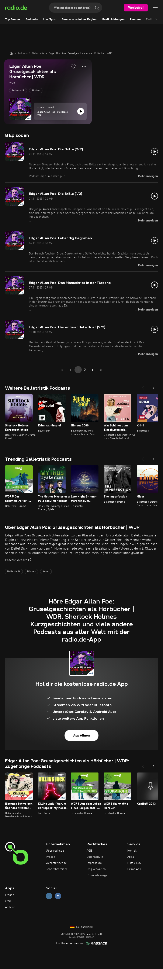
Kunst (45, 571)
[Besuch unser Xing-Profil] (58, 896)
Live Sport (50, 19)
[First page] (62, 370)
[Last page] (101, 370)
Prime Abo (134, 869)
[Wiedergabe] (80, 111)
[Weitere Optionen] (84, 66)
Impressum (94, 863)
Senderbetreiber (56, 869)
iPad (8, 901)
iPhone (9, 894)
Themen (135, 19)
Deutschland (84, 927)
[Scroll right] (156, 19)
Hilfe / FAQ (134, 863)
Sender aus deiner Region (79, 19)
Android (10, 907)
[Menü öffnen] (155, 7)
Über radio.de (55, 850)
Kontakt (132, 850)
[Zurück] (143, 386)
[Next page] (92, 370)
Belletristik (18, 90)
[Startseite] (11, 53)
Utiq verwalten (96, 869)
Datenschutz (95, 856)
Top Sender (12, 19)
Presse (50, 856)
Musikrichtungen (113, 19)
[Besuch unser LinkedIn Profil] (49, 896)
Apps (130, 856)
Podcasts (31, 19)
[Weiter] (153, 386)
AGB (89, 850)
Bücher (35, 90)
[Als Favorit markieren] (73, 66)
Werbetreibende (56, 863)
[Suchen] (97, 7)
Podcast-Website (16, 560)
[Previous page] (70, 370)
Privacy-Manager (98, 875)
